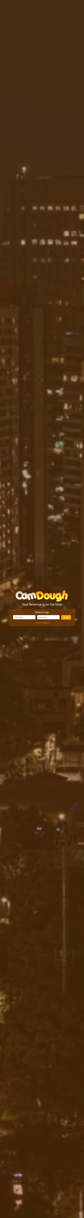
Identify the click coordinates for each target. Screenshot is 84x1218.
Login (66, 617)
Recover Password (42, 623)
